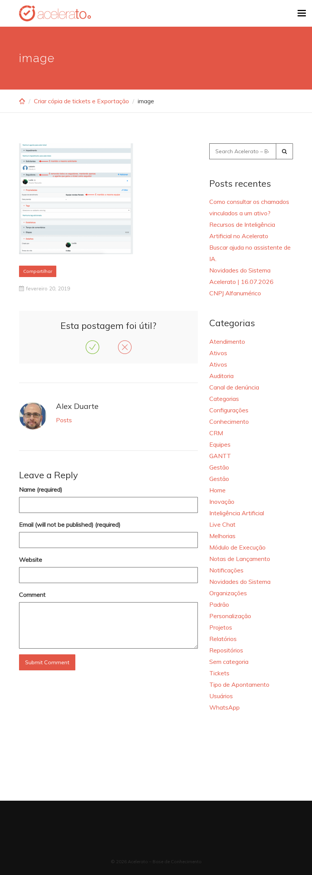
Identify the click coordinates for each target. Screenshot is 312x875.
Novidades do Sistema (240, 581)
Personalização (230, 616)
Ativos (218, 353)
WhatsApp (224, 707)
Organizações (228, 593)
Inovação (221, 501)
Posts (64, 420)
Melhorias (222, 536)
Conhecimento (229, 421)
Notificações (226, 570)
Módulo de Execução (237, 547)
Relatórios (223, 639)
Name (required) (40, 489)
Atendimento (227, 341)
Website (30, 559)
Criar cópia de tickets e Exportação (81, 101)
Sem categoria (228, 661)
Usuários (221, 696)
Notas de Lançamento (239, 558)
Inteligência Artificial (236, 513)
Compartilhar (37, 271)
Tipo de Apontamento (239, 684)
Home (217, 490)
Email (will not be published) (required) (70, 524)
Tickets (219, 673)
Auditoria (221, 376)
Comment (32, 594)
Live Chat (222, 524)
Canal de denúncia (234, 387)
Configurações (228, 410)
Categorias (224, 398)
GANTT (220, 456)
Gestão (219, 467)
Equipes (220, 444)
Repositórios (226, 650)
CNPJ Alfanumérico (235, 293)
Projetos (220, 627)
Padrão (219, 604)
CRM (216, 433)
